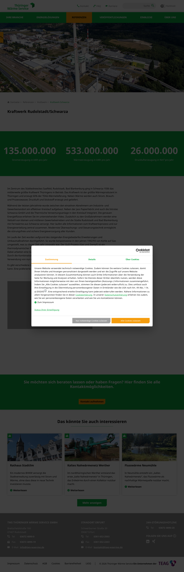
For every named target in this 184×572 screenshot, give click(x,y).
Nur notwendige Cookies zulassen (91, 320)
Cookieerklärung (84, 295)
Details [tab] (92, 259)
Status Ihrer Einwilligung (46, 309)
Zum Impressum (45, 302)
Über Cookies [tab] (132, 259)
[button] (45, 291)
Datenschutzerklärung (116, 295)
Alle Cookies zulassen (130, 320)
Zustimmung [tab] (51, 259)
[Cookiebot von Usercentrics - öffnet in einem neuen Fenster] (138, 251)
